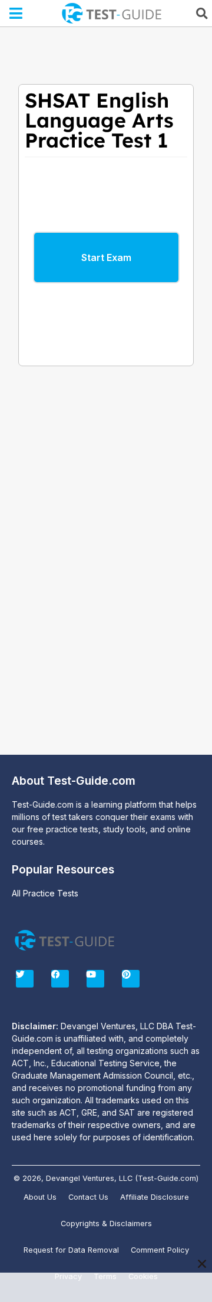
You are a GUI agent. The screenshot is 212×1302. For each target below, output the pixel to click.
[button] (16, 13)
